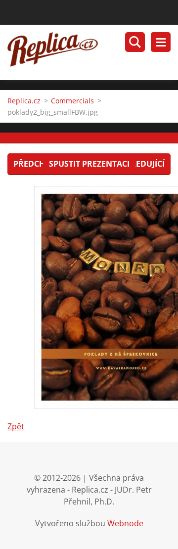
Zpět (15, 426)
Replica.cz (24, 100)
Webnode (125, 523)
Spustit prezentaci (89, 163)
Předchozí (35, 163)
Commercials (72, 100)
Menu (161, 42)
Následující (140, 163)
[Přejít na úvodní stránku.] (92, 52)
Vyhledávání (135, 42)
